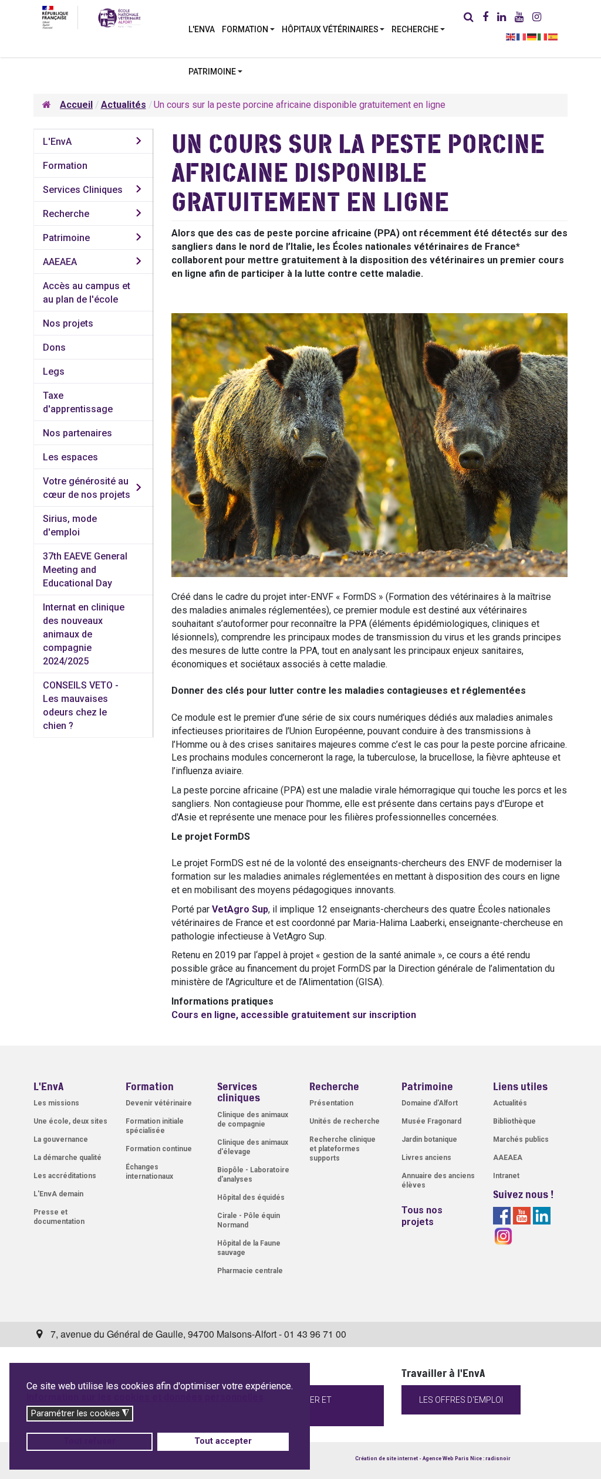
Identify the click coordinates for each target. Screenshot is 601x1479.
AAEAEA (60, 261)
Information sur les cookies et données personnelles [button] (145, 1397)
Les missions (56, 1103)
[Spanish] (553, 36)
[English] (511, 36)
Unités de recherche (344, 1121)
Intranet (506, 1176)
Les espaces (70, 457)
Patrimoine (66, 237)
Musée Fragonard (431, 1121)
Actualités (510, 1103)
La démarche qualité (67, 1158)
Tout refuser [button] (89, 1441)
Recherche (66, 213)
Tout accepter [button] (223, 1441)
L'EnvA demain (58, 1194)
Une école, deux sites (70, 1121)
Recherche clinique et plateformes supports (342, 1148)
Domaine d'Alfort (429, 1103)
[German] (532, 36)
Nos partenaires (77, 433)
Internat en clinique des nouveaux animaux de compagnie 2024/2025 (83, 634)
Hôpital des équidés (251, 1197)
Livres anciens (426, 1158)
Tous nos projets (422, 1216)
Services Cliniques (83, 189)
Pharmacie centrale (250, 1271)
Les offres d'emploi (461, 1400)
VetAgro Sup (240, 909)
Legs (54, 371)
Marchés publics (521, 1139)
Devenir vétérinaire (159, 1103)
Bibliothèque (514, 1121)
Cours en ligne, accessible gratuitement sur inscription (293, 1014)
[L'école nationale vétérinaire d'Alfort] (120, 17)
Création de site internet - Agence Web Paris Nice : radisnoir (433, 1458)
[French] (521, 36)
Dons (54, 347)
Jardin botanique (429, 1139)
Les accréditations (64, 1176)
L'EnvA (57, 141)
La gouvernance (60, 1139)
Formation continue (159, 1149)
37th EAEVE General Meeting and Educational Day (85, 570)
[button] (248, 28)
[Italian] (543, 36)
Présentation (331, 1103)
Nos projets (68, 323)
